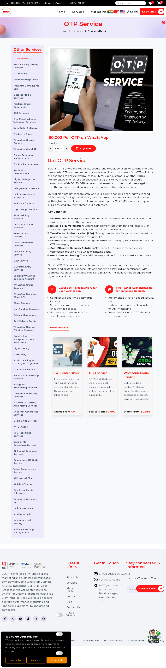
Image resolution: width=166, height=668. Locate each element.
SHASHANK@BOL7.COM (24, 3)
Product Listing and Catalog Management (26, 362)
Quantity (52, 143)
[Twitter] (13, 619)
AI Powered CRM (22, 478)
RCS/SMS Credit (22, 514)
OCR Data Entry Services (22, 268)
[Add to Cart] (159, 4)
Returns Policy (113, 640)
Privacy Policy (90, 640)
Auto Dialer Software (25, 128)
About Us (72, 577)
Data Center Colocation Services (24, 443)
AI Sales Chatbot (22, 484)
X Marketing (20, 73)
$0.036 (145, 411)
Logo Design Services (26, 209)
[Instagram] (44, 619)
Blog (69, 602)
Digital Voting (21, 348)
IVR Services (20, 426)
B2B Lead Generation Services (25, 452)
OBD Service (20, 260)
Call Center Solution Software (24, 196)
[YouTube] (20, 619)
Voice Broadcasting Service (24, 470)
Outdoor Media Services (22, 96)
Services (78, 11)
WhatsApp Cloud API (25, 149)
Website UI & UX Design (22, 235)
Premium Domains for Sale (26, 87)
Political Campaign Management (24, 531)
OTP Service (20, 58)
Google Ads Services (25, 420)
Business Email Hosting (22, 522)
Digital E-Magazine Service (24, 181)
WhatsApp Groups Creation (24, 141)
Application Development (21, 171)
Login (134, 11)
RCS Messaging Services (22, 434)
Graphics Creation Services (23, 226)
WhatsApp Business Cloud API (25, 295)
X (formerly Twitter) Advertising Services (25, 404)
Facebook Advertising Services (26, 377)
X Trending (19, 354)
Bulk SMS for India (24, 203)
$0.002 (110, 411)
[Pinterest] (28, 619)
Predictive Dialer (23, 134)
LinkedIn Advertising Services (25, 395)
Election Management (26, 164)
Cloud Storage (21, 303)
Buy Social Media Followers (23, 491)
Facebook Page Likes (25, 79)
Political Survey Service (22, 253)
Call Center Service (24, 369)
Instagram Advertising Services (25, 386)
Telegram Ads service (26, 188)
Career (70, 596)
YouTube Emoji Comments (22, 105)
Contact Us (73, 607)
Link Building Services (26, 309)
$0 (73, 411)
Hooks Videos (70, 614)
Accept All (56, 660)
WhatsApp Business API (25, 501)
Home (60, 11)
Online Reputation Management (23, 156)
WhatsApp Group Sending (23, 286)
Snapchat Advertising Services (25, 413)
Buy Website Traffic (24, 321)
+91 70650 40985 (75, 3)
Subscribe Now (147, 588)
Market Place (100, 11)
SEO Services (21, 113)
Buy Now (85, 148)
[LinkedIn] (36, 619)
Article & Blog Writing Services (25, 66)
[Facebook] (5, 619)
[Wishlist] (150, 4)
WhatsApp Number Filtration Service (24, 328)
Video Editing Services (21, 217)
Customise (15, 660)
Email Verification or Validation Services (25, 120)
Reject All (36, 660)
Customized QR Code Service (25, 461)
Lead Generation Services (23, 244)
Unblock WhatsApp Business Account (24, 277)
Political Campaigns (24, 315)
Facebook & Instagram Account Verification (24, 339)
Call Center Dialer (23, 508)
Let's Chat (149, 11)
